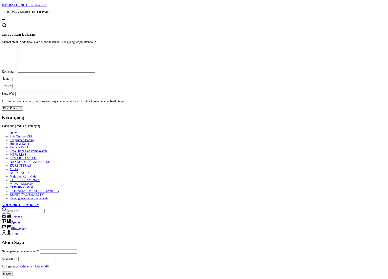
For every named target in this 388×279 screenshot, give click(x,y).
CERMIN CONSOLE (24, 187)
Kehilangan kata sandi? (34, 266)
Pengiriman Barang (22, 140)
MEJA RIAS (18, 154)
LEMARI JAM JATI (23, 158)
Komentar (9, 71)
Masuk (7, 273)
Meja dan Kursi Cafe (23, 176)
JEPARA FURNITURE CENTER (24, 5)
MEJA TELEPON (22, 183)
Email (7, 86)
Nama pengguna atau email (20, 251)
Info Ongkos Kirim (22, 136)
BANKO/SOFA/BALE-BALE (30, 162)
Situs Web (8, 93)
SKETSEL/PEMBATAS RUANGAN (34, 191)
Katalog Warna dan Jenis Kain (29, 198)
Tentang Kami (19, 147)
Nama (7, 78)
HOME (14, 132)
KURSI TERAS (20, 165)
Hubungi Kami (19, 143)
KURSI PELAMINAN (25, 180)
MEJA (14, 169)
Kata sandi (10, 258)
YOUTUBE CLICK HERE (20, 205)
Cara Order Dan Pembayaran (28, 151)
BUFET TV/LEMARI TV (27, 194)
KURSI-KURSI (20, 172)
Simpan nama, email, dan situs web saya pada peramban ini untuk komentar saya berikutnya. (65, 101)
